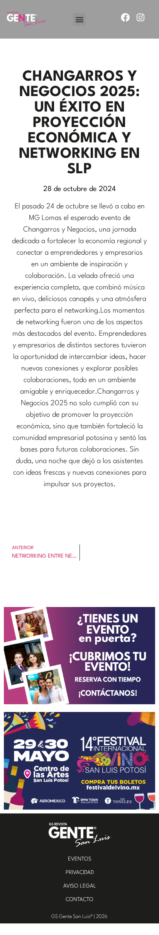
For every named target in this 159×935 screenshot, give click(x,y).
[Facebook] (125, 17)
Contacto (79, 899)
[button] (79, 19)
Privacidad (80, 872)
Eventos (79, 859)
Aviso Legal (79, 886)
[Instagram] (140, 17)
